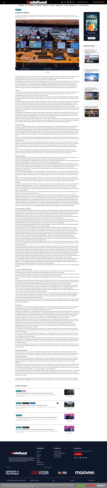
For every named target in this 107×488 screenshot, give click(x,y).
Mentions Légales (34, 480)
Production (46, 5)
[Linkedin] (68, 2)
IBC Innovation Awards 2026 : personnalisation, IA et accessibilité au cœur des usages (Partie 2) (37, 417)
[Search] (73, 2)
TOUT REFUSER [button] (91, 485)
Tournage (21, 5)
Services (39, 5)
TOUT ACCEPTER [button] (80, 485)
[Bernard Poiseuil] (21, 68)
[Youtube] (86, 458)
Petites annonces (84, 5)
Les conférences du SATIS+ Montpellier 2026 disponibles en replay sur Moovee (92, 89)
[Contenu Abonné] (57, 403)
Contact (72, 480)
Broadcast (32, 5)
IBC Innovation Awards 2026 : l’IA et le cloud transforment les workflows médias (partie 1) (35, 429)
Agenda (66, 5)
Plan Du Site (91, 480)
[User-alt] (70, 2)
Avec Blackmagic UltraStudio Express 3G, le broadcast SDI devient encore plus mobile (34, 393)
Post (26, 5)
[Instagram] (65, 2)
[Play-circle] (83, 458)
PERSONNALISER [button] (101, 485)
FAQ (53, 480)
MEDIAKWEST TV (73, 5)
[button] (66, 69)
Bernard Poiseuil (26, 68)
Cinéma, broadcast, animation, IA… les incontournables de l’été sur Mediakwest (92, 71)
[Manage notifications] (104, 486)
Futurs (52, 5)
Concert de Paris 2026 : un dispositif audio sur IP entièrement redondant (31, 405)
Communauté (59, 5)
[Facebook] (62, 2)
